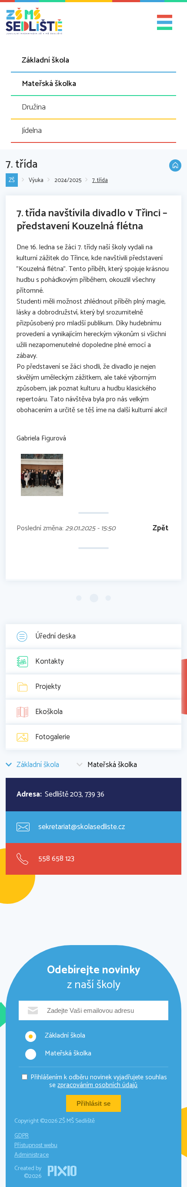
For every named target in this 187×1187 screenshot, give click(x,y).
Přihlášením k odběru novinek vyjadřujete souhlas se (98, 1081)
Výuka (36, 180)
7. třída (100, 180)
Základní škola (45, 60)
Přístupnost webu (35, 1146)
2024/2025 (67, 180)
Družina (34, 107)
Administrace (31, 1155)
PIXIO (62, 1171)
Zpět (160, 528)
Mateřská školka (49, 83)
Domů (175, 165)
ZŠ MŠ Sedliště (34, 21)
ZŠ (12, 180)
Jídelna (32, 130)
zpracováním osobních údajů (97, 1085)
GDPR (21, 1136)
